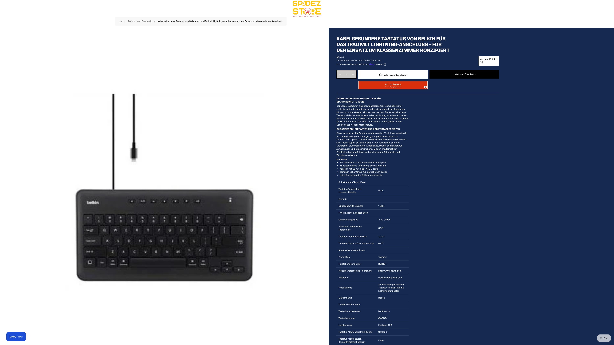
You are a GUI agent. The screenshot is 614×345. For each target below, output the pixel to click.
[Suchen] (590, 8)
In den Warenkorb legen (394, 75)
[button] (393, 85)
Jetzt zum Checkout (464, 74)
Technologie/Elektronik (140, 21)
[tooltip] (425, 87)
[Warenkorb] (604, 8)
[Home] (120, 21)
